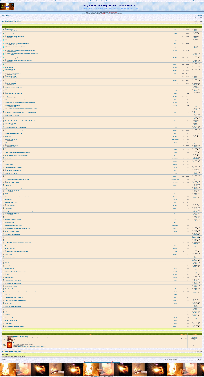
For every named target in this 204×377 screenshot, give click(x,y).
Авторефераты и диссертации (13, 170)
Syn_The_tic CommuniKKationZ (13, 306)
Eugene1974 (195, 234)
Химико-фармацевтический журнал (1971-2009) (17, 196)
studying (175, 127)
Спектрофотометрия (10, 237)
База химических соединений (12, 190)
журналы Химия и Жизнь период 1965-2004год (16, 309)
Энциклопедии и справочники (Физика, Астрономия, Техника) (20, 50)
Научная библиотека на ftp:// (23, 346)
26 (14, 77)
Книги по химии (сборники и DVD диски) (15, 130)
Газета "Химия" (9, 323)
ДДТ (175, 29)
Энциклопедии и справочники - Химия (15, 36)
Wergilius (175, 164)
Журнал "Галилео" (9, 268)
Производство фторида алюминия (13, 167)
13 (13, 37)
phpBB (96, 376)
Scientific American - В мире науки (13, 262)
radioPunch (175, 277)
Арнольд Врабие (175, 83)
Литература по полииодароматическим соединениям (17, 152)
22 (14, 30)
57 (13, 58)
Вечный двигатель (175, 179)
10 (14, 74)
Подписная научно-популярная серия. (14, 188)
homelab (175, 86)
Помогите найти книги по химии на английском (17, 161)
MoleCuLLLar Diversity (11, 286)
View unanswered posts (6, 20)
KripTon (175, 288)
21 (13, 30)
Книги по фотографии (11, 173)
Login (4, 15)
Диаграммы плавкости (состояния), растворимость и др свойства (22, 53)
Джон (195, 115)
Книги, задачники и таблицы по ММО (13, 225)
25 (16, 47)
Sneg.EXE (195, 217)
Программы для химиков (12, 80)
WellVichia (175, 190)
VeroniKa (175, 167)
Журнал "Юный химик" (10, 248)
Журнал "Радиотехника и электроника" (14, 117)
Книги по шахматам (13, 240)
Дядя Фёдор (195, 158)
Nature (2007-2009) (9, 277)
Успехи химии (9, 142)
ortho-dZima (175, 123)
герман (175, 33)
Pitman (195, 257)
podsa (175, 117)
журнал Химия (8, 265)
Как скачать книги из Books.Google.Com (14, 326)
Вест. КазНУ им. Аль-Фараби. (13, 234)
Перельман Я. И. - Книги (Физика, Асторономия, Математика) (20, 102)
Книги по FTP (9, 64)
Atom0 (175, 155)
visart (175, 43)
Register (9, 15)
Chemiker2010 (175, 260)
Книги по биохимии (9, 222)
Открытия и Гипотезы (11, 317)
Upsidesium (175, 115)
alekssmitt (195, 33)
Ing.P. (175, 170)
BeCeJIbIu (175, 161)
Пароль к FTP (8, 185)
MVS (195, 191)
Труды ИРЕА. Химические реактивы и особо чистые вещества (21, 112)
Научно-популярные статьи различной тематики (17, 99)
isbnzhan (195, 84)
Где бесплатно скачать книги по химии (15, 96)
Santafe (195, 194)
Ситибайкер (175, 242)
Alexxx (175, 193)
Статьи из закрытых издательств (14, 133)
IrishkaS (175, 231)
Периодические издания (12, 39)
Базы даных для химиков (12, 115)
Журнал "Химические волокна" (12, 231)
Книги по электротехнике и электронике (15, 33)
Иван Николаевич (175, 139)
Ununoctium (175, 300)
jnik (175, 219)
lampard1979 (175, 228)
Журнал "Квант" (9, 303)
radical (195, 121)
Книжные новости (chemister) (13, 105)
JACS (7, 274)
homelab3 (195, 87)
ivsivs (195, 254)
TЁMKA (175, 213)
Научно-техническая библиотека (23, 343)
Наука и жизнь (9, 164)
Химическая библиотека (21, 336)
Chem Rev (7, 314)
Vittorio (175, 120)
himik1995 (175, 149)
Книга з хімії (8, 158)
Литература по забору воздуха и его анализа (17, 251)
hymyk (195, 143)
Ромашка (195, 326)
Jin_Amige (195, 161)
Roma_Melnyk (175, 158)
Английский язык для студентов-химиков (16, 127)
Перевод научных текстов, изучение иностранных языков (23, 108)
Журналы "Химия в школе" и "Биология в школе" (17, 155)
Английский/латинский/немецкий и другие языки (17, 179)
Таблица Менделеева (11, 217)
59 (16, 58)
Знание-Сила (8, 136)
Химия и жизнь (9, 89)
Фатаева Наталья (175, 211)
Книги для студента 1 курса (11, 202)
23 (16, 30)
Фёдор (175, 297)
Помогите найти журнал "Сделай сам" (14, 297)
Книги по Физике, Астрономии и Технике (15, 46)
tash (175, 222)
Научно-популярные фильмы (13, 176)
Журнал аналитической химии (12, 260)
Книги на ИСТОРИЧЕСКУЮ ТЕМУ (14, 73)
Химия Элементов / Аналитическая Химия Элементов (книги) (23, 291)
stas (175, 73)
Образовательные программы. (13, 283)
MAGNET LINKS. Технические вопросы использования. (18, 242)
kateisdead (175, 152)
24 (14, 47)
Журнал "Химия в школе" (11, 320)
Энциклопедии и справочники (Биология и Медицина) (19, 60)
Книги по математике (11, 83)
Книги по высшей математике (13, 149)
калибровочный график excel (12, 213)
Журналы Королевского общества (13, 219)
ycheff (195, 228)
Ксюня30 (195, 202)
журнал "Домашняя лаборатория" (14, 87)
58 (14, 58)
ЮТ (6, 245)
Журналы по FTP (9, 67)
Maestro (175, 133)
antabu (195, 30)
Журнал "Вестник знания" (12, 139)
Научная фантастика (11, 76)
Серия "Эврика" (9, 288)
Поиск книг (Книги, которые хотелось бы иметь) (17, 57)
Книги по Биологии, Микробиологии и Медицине (17, 43)
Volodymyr (175, 36)
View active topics (15, 20)
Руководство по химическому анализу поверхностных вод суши (20, 211)
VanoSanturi (175, 182)
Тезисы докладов (10, 205)
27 (16, 77)
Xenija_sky (195, 211)
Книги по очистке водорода (12, 182)
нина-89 (175, 308)
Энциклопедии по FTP (10, 69)
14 (14, 37)
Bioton (195, 136)
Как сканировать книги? (12, 145)
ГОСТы (6, 193)
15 (16, 37)
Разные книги (9, 29)
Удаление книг (8, 208)
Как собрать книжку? (11, 294)
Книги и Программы (16, 21)
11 (15, 74)
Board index (5, 21)
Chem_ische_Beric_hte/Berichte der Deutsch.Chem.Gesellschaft (20, 120)
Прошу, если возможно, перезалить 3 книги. (15, 300)
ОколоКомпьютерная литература (14, 93)
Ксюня (175, 202)
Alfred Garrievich (175, 225)
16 (16, 44)
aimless (195, 130)
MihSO (175, 112)
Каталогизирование (11, 123)
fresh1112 (175, 234)
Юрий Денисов (195, 80)
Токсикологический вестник (11, 257)
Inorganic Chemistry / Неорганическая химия (16, 271)
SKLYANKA (195, 57)
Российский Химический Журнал (13, 280)
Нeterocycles (8, 311)
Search (200, 15)
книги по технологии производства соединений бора (17, 228)
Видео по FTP (8, 199)
